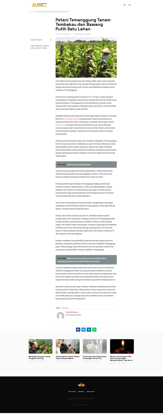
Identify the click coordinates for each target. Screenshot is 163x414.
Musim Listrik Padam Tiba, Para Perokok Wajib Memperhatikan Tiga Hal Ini (121, 358)
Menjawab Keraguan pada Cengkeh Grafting (39, 357)
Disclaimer (81, 391)
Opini (33, 11)
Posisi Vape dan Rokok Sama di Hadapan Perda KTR (94, 357)
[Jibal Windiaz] (60, 319)
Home (30, 11)
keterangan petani (70, 119)
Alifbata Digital (86, 404)
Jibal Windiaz (72, 312)
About (58, 308)
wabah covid (61, 125)
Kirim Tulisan (72, 391)
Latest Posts (65, 308)
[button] (51, 40)
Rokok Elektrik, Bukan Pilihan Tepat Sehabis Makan (68, 357)
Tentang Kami (90, 391)
